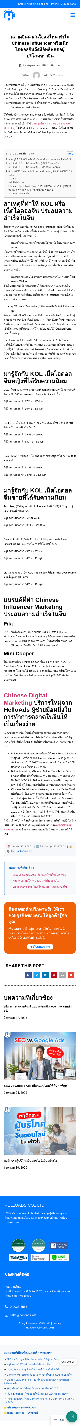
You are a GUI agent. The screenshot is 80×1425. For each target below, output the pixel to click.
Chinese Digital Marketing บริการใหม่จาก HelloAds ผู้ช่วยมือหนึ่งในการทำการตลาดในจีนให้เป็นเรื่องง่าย (39, 188)
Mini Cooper (18, 182)
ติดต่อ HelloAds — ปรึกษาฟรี (22, 1412)
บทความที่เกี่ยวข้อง (22, 193)
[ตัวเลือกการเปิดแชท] (71, 1416)
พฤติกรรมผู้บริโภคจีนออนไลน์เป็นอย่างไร (36, 880)
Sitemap (56, 1323)
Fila (14, 179)
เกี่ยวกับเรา (44, 1323)
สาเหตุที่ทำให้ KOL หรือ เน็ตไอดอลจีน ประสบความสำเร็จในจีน (40, 159)
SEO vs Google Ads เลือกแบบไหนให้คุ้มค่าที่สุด (39, 874)
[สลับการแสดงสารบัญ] (68, 154)
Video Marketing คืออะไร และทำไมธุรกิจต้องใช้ (40, 886)
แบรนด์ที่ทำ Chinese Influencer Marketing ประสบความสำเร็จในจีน (40, 173)
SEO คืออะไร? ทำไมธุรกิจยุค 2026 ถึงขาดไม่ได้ (32, 1388)
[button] (28, 975)
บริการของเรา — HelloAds (21, 1407)
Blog (58, 65)
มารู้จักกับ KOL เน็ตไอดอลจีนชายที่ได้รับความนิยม (34, 167)
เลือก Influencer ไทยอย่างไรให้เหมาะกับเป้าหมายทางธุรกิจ (38, 1393)
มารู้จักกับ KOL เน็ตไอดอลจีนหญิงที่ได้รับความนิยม (34, 163)
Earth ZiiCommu (24, 851)
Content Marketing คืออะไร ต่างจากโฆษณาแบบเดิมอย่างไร (39, 1374)
